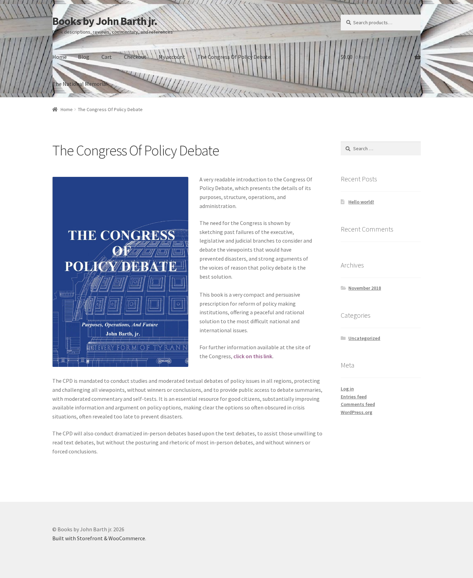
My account (172, 56)
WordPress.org (356, 412)
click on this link (252, 356)
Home (59, 56)
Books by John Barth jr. (104, 21)
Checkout (135, 56)
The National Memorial (80, 83)
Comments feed (358, 404)
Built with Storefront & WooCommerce (98, 538)
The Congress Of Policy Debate (234, 56)
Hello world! (361, 202)
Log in (347, 389)
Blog (83, 56)
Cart (106, 56)
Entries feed (354, 397)
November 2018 (364, 288)
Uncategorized (364, 338)
